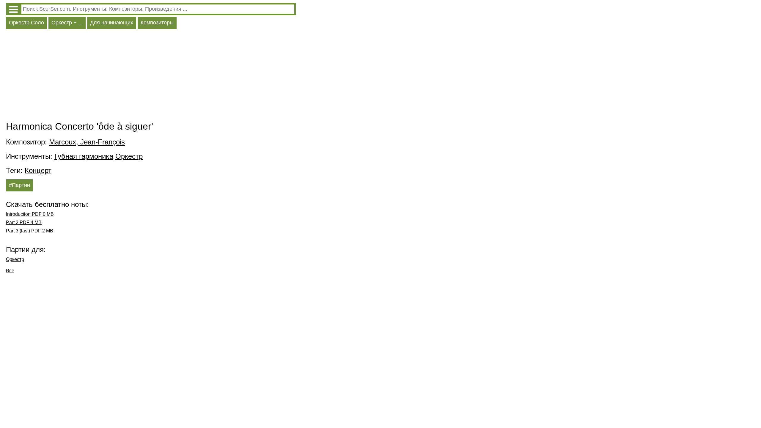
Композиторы (157, 23)
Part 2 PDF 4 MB (24, 222)
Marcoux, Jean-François (87, 142)
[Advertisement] (151, 76)
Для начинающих (111, 23)
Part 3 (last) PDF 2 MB (29, 230)
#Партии (19, 185)
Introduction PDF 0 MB (30, 214)
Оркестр (129, 156)
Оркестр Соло (26, 23)
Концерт (38, 170)
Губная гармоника (83, 156)
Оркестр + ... (67, 23)
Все (10, 270)
